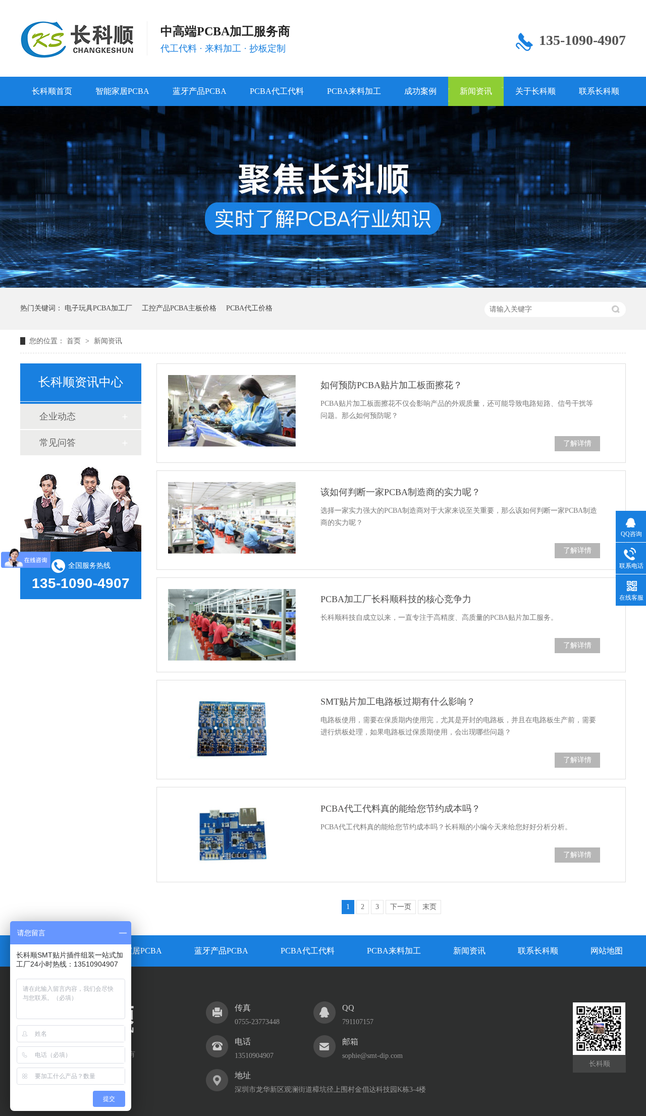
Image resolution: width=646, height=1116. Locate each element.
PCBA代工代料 (277, 91)
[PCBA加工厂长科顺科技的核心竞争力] (232, 625)
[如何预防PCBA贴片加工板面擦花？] (232, 411)
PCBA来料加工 (354, 91)
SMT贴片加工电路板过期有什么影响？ (397, 702)
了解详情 (577, 443)
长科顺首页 (52, 91)
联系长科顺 (599, 91)
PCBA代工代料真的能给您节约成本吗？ (400, 809)
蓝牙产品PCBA (200, 91)
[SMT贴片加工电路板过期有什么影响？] (232, 727)
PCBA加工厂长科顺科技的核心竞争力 (395, 599)
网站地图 (606, 950)
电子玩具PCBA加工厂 (98, 308)
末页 (429, 907)
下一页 (400, 907)
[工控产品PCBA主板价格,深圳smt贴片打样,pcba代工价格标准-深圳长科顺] (77, 40)
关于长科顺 (535, 91)
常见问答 (57, 443)
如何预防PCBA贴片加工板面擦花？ (391, 385)
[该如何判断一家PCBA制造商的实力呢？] (232, 518)
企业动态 (57, 416)
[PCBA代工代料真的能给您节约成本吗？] (232, 834)
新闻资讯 (476, 91)
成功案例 (420, 91)
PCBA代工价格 (249, 308)
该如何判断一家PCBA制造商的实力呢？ (400, 492)
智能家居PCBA (122, 91)
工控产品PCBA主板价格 (179, 308)
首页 (75, 341)
